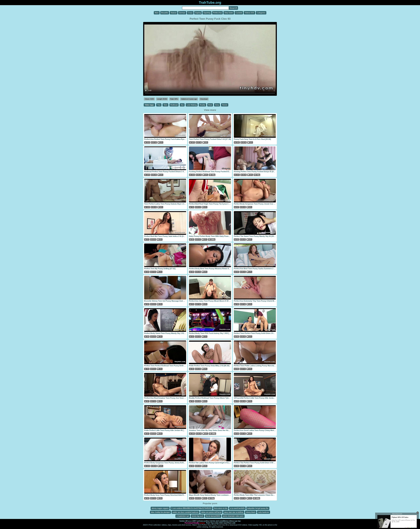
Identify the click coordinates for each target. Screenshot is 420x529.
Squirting (206, 13)
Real (210, 105)
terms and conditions (219, 521)
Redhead (174, 105)
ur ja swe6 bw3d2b (237, 508)
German (182, 13)
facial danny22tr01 (213, 516)
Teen (165, 105)
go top (238, 521)
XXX (221, 523)
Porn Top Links (212, 523)
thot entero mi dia (220, 508)
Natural (173, 13)
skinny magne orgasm (160, 508)
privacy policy (203, 521)
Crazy (190, 13)
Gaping (198, 13)
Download (203, 99)
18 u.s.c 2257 (191, 521)
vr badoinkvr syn (182, 516)
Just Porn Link (229, 523)
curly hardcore (263, 512)
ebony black (250, 512)
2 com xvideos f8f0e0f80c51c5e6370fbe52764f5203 (191, 508)
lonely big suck (197, 516)
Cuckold (239, 13)
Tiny (158, 105)
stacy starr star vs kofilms (233, 512)
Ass (182, 105)
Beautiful (164, 13)
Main (157, 13)
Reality (202, 105)
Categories (261, 13)
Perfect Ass (217, 13)
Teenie (224, 105)
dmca (231, 521)
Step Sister (228, 13)
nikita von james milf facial (211, 512)
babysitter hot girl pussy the (257, 508)
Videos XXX (249, 13)
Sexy (217, 105)
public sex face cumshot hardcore (186, 512)
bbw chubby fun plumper (160, 512)
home (181, 521)
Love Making (192, 105)
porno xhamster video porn (233, 516)
